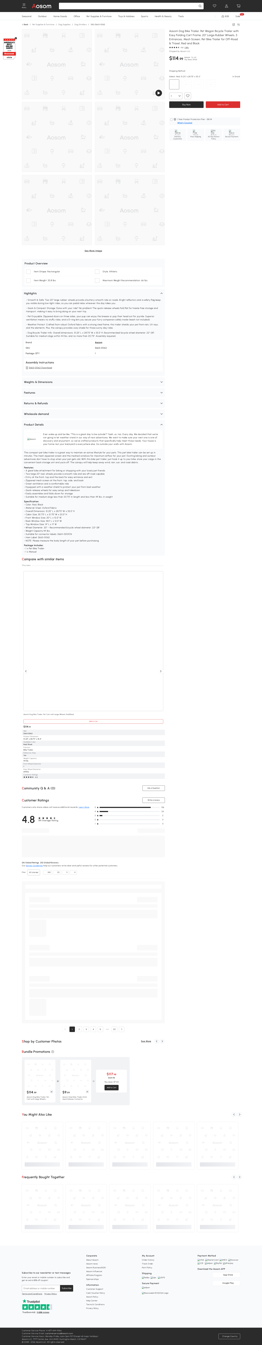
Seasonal (27, 16)
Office (77, 16)
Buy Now (186, 104)
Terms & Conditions (95, 1304)
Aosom (98, 342)
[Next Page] (121, 1029)
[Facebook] (24, 1266)
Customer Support (94, 1289)
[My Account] (226, 6)
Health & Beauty (163, 16)
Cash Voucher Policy (95, 1293)
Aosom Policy (92, 1297)
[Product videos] (158, 93)
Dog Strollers (81, 24)
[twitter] (48, 1266)
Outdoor (42, 16)
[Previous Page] (65, 1029)
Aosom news (92, 1264)
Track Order (147, 1264)
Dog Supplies (64, 24)
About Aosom (92, 1260)
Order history (148, 1260)
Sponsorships (92, 1279)
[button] (93, 293)
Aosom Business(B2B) (96, 1267)
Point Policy (147, 1267)
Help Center (92, 1301)
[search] (200, 6)
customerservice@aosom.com (59, 1333)
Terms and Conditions (32, 1294)
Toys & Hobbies (126, 16)
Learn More (84, 807)
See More (146, 1041)
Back (26, 24)
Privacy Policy (50, 1294)
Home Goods (60, 16)
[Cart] (238, 6)
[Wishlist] (214, 6)
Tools (181, 16)
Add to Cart (93, 721)
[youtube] (36, 1266)
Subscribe (67, 1288)
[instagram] (30, 1266)
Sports (144, 16)
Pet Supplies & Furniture (99, 16)
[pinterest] (42, 1266)
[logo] (41, 6)
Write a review (154, 800)
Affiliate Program (94, 1275)
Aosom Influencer (94, 1271)
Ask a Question (153, 788)
